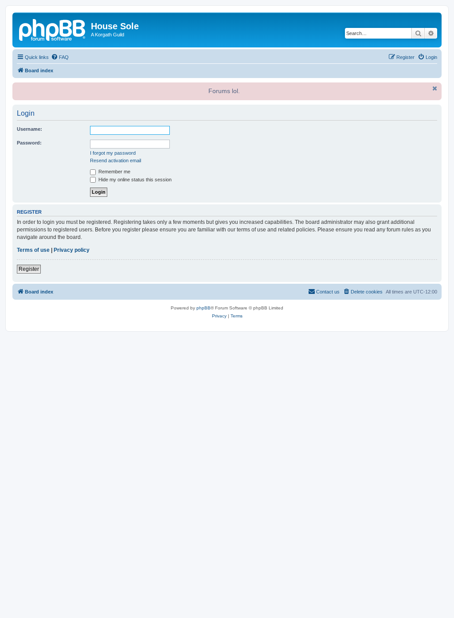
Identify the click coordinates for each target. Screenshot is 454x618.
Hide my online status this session (134, 179)
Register (29, 269)
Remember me (113, 171)
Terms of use (33, 250)
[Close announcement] (434, 88)
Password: (29, 142)
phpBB (203, 307)
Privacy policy (72, 250)
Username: (29, 129)
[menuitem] (60, 57)
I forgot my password (113, 153)
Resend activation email (115, 160)
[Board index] (53, 29)
